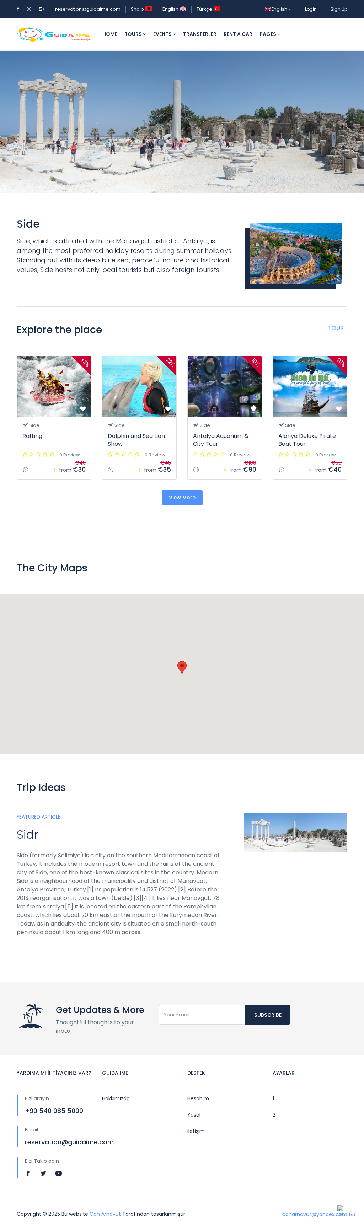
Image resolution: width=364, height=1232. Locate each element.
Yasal (193, 1114)
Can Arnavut (105, 1213)
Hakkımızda (116, 1098)
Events (163, 34)
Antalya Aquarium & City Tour (220, 440)
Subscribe (268, 1015)
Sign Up (339, 9)
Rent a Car (238, 34)
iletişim (196, 1131)
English (170, 9)
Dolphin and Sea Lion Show (136, 440)
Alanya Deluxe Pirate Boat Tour (307, 440)
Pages (268, 34)
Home (109, 34)
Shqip (137, 9)
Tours (133, 34)
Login (311, 9)
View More (182, 497)
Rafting (32, 436)
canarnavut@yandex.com (314, 1213)
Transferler (199, 34)
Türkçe (204, 9)
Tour (336, 328)
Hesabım (198, 1098)
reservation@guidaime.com (88, 9)
